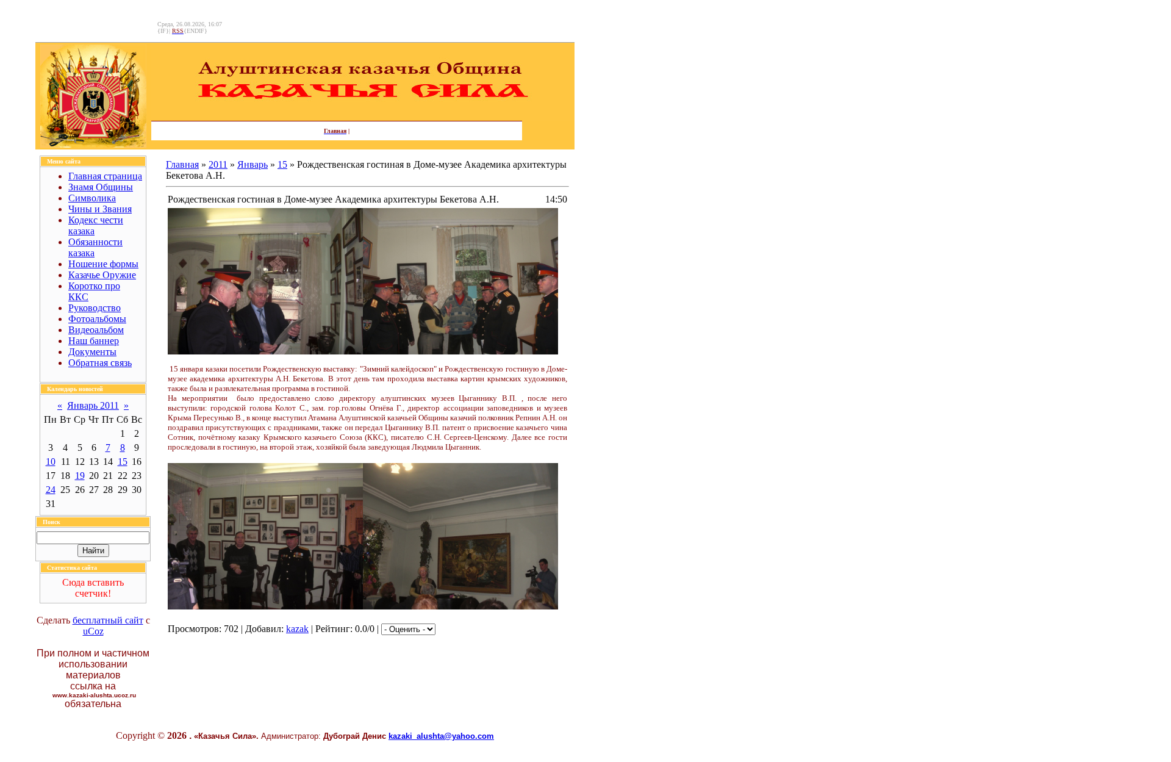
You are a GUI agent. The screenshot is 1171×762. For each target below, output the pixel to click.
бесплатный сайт (108, 620)
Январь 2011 (93, 405)
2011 (218, 164)
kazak (297, 629)
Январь (252, 164)
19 (80, 475)
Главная (182, 164)
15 (122, 461)
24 (51, 489)
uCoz (93, 631)
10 (51, 461)
